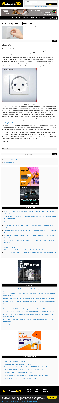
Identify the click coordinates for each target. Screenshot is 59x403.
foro (36, 389)
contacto (45, 389)
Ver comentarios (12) (9, 163)
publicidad (46, 391)
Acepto (52, 397)
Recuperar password (43, 6)
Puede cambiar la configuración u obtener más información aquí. (20, 401)
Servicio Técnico (11, 160)
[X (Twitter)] (52, 18)
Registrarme (37, 6)
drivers (29, 391)
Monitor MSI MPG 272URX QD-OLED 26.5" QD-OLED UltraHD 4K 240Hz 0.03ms (26, 375)
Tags (32, 18)
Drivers (38, 18)
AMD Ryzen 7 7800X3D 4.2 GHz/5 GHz (15, 361)
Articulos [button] (25, 18)
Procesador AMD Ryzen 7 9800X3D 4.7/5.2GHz (17, 364)
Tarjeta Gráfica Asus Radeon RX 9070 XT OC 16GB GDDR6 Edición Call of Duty (26, 367)
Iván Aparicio (38, 26)
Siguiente (54, 41)
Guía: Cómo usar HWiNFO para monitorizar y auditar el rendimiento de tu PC (24, 250)
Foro (43, 18)
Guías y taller (19, 160)
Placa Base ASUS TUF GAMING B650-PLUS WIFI (18, 372)
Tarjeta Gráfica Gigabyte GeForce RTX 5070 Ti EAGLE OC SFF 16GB (23, 370)
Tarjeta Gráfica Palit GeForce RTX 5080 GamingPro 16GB (20, 378)
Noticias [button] (18, 18)
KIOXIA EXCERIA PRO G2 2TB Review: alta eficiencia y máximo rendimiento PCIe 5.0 (27, 306)
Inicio (13, 18)
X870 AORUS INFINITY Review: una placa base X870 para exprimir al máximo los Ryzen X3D (29, 311)
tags (36, 391)
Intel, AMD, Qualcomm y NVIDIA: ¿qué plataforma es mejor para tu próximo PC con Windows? (29, 298)
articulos (29, 389)
